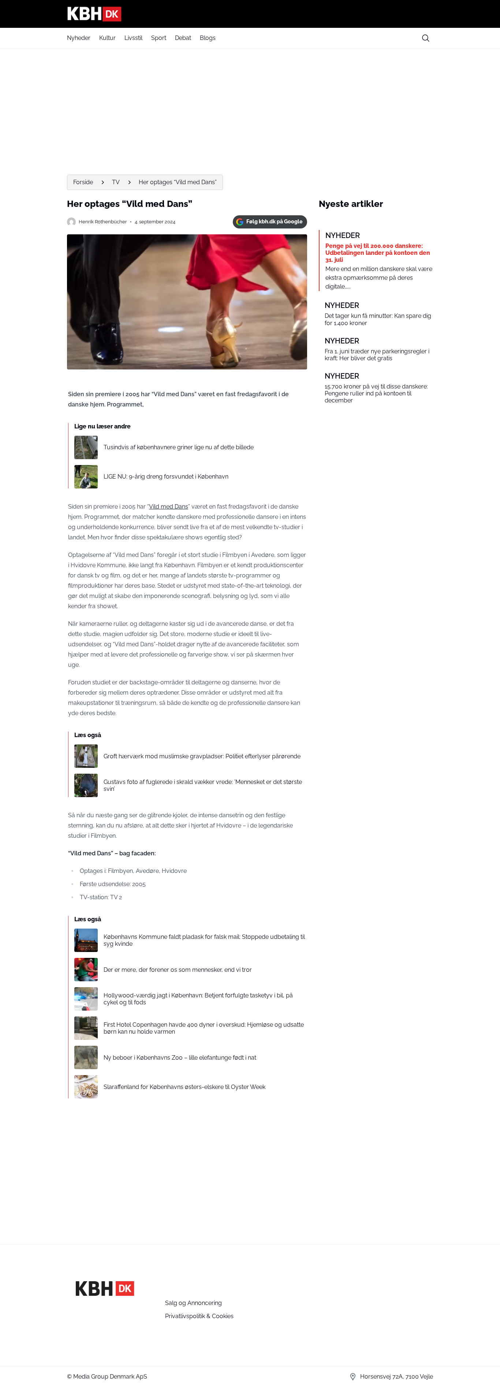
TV (116, 182)
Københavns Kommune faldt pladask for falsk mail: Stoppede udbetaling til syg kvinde (204, 940)
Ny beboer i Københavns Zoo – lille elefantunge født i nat (180, 1057)
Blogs (208, 37)
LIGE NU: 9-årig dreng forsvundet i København (166, 476)
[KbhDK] (250, 14)
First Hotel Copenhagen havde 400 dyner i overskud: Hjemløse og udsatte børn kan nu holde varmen (204, 1028)
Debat (183, 37)
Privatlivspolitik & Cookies (199, 1316)
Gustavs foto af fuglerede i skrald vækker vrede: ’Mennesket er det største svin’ (203, 785)
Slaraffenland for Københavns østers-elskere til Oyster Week (184, 1086)
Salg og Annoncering (193, 1302)
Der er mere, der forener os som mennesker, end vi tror (178, 969)
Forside (83, 182)
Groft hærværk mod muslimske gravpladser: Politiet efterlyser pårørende (202, 756)
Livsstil (133, 37)
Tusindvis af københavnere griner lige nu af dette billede (179, 447)
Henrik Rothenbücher (103, 221)
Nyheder (78, 37)
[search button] (425, 38)
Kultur (107, 37)
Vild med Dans (168, 506)
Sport (158, 37)
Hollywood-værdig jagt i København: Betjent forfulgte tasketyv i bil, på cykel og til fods (198, 999)
